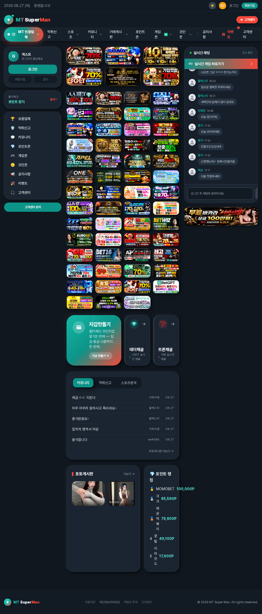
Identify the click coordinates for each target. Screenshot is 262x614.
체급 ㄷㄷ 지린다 (83, 398)
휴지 (200, 125)
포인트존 (140, 34)
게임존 (19, 156)
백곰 (200, 170)
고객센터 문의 (33, 207)
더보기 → (129, 474)
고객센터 (250, 20)
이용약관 (90, 602)
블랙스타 (203, 81)
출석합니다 (79, 440)
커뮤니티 (20, 137)
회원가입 (250, 5)
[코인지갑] (222, 5)
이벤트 (19, 183)
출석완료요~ (80, 419)
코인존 (19, 165)
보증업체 (20, 119)
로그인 (233, 6)
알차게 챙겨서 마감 (85, 429)
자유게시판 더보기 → (161, 451)
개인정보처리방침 (109, 602)
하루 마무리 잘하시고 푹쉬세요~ (94, 408)
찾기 (45, 79)
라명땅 (201, 111)
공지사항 (207, 34)
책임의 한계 (130, 602)
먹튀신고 (20, 128)
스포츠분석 (128, 383)
